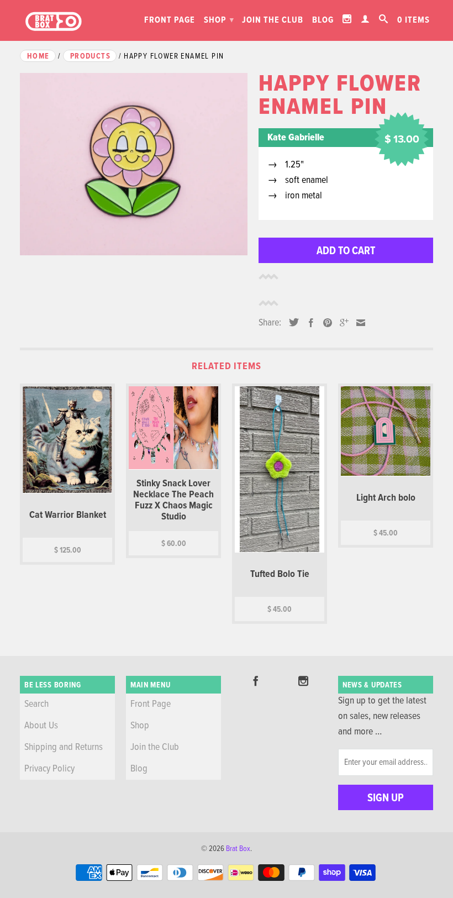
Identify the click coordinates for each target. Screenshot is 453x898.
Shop (219, 20)
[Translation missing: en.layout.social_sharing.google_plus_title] (341, 322)
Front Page (169, 20)
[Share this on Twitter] (291, 322)
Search (36, 704)
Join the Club (272, 20)
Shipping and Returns (63, 747)
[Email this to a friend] (358, 322)
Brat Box (238, 849)
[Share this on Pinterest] (325, 322)
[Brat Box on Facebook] (256, 681)
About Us (41, 726)
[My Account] (365, 19)
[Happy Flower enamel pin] (133, 164)
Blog (323, 20)
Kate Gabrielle (295, 138)
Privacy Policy (49, 769)
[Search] (384, 19)
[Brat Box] (53, 22)
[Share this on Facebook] (308, 322)
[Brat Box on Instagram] (347, 19)
